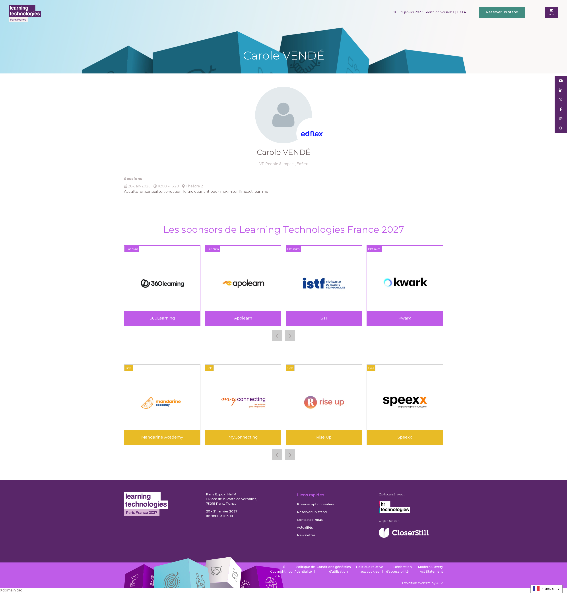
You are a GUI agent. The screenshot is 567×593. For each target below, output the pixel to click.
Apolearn (243, 318)
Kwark (404, 318)
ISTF (324, 318)
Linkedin (561, 90)
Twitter (561, 100)
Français (547, 588)
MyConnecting (243, 437)
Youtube (561, 81)
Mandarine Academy (162, 437)
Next (290, 335)
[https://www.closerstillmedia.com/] (404, 537)
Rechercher (561, 128)
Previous (277, 335)
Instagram (561, 119)
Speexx (405, 437)
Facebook (561, 109)
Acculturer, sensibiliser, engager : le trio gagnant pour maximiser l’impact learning (196, 191)
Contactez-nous (310, 520)
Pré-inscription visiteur (315, 504)
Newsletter (306, 535)
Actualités (305, 527)
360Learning (162, 318)
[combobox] (546, 589)
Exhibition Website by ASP (422, 583)
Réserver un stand (502, 12)
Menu (551, 14)
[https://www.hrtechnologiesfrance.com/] (394, 512)
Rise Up (324, 437)
